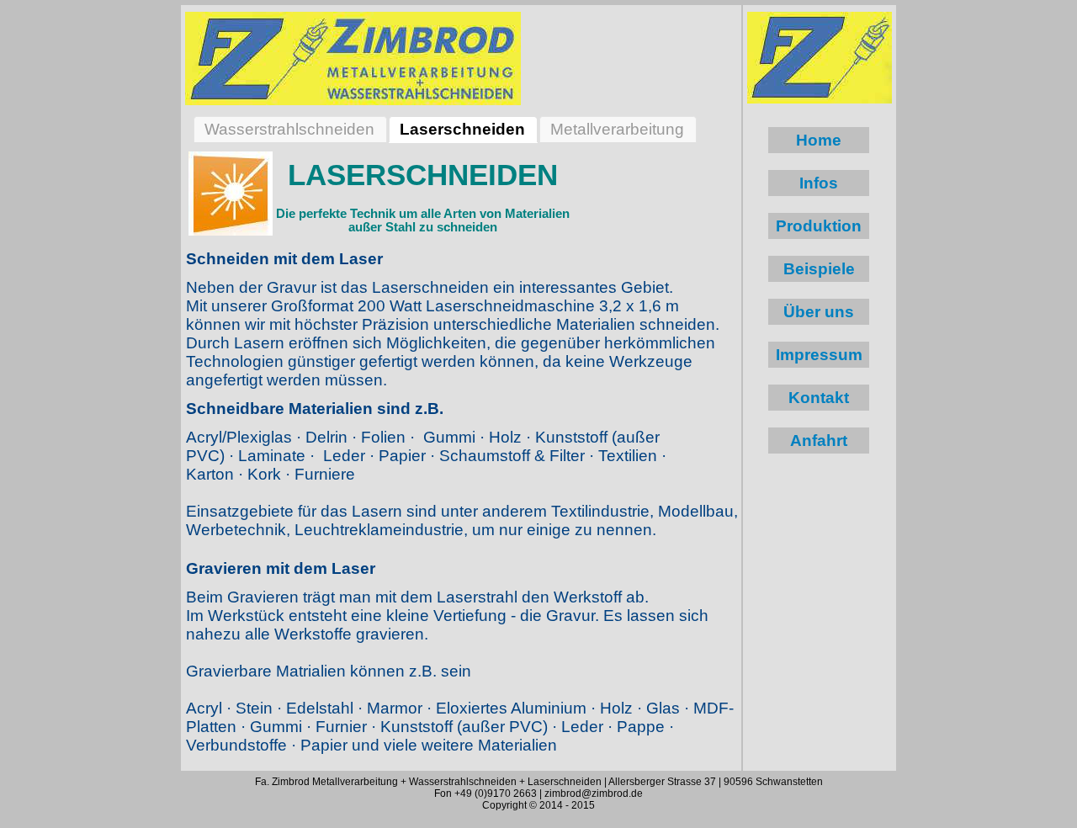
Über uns (818, 312)
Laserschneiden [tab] (462, 129)
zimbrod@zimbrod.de (593, 793)
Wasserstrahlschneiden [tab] (289, 129)
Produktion (819, 226)
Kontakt (818, 397)
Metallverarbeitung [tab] (617, 129)
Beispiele (819, 269)
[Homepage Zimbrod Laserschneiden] (353, 57)
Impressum (819, 355)
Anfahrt (818, 440)
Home (818, 140)
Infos (818, 183)
